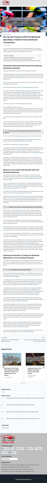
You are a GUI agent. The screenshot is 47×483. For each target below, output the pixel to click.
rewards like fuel (19, 323)
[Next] (44, 366)
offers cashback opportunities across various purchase (25, 299)
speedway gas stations (22, 75)
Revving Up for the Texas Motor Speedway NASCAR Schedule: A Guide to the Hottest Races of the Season (11, 372)
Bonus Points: (11, 288)
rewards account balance (33, 294)
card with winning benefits (27, 330)
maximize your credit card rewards (20, 184)
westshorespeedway (32, 375)
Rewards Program (8, 196)
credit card (5, 84)
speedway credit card (23, 136)
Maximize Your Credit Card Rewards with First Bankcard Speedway (18, 59)
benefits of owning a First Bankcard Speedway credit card (24, 87)
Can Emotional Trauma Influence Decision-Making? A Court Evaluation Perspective (20, 464)
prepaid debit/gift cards (17, 213)
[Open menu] (44, 3)
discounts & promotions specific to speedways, (27, 92)
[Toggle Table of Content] (39, 56)
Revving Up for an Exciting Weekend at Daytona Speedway (10, 339)
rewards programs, (30, 243)
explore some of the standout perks (29, 274)
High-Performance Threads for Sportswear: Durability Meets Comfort (17, 469)
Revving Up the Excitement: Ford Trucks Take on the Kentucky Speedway (35, 339)
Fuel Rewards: (7, 279)
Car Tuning (5, 34)
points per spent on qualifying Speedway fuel (26, 197)
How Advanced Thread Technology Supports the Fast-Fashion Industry (17, 471)
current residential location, (37, 152)
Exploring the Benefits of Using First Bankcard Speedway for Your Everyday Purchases (22, 60)
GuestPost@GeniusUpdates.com (24, 479)
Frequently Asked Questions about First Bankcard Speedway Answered (19, 57)
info (9, 34)
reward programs (7, 230)
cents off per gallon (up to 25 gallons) (33, 283)
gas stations (24, 159)
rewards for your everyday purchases (33, 176)
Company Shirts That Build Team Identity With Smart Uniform (15, 467)
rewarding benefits (14, 274)
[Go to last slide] (3, 366)
